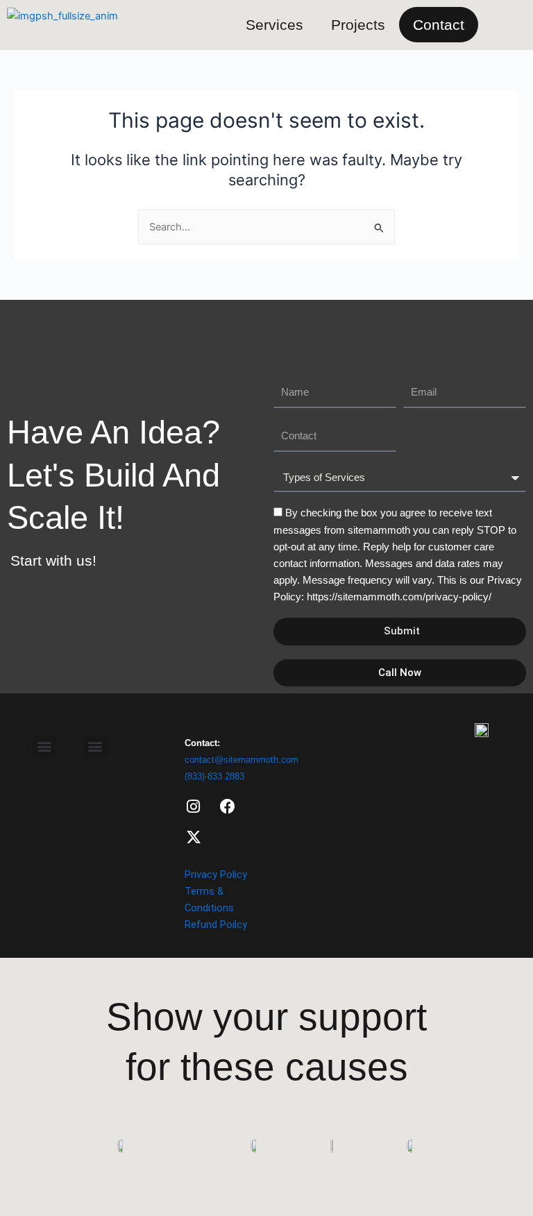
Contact (438, 25)
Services (274, 25)
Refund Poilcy (216, 924)
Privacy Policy (216, 874)
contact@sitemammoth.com (241, 759)
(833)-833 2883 (214, 776)
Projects (358, 25)
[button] (94, 746)
